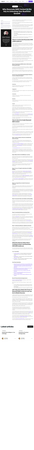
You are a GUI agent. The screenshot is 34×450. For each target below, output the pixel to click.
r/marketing (15, 258)
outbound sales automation (24, 316)
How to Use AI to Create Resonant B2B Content (5, 23)
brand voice (17, 216)
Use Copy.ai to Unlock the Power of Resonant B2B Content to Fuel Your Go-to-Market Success (6, 27)
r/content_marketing (17, 253)
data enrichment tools (16, 147)
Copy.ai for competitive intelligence (18, 143)
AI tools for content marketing (19, 178)
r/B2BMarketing (16, 256)
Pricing (20, 1)
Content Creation (15, 6)
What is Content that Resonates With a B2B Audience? (5, 21)
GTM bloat (17, 112)
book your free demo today (20, 318)
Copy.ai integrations (19, 145)
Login (27, 1)
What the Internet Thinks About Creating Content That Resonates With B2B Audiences (6, 25)
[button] (8, 1)
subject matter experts (26, 175)
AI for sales (28, 220)
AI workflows (31, 235)
